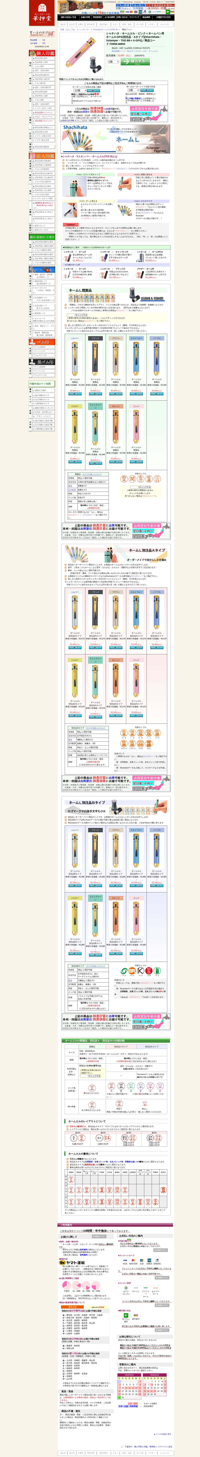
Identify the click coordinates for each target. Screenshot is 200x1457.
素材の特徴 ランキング (43, 408)
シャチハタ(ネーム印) (42, 108)
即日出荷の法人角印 (43, 186)
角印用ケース (39, 313)
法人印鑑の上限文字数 (43, 425)
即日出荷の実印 (41, 58)
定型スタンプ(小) (40, 230)
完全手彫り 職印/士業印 (44, 246)
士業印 (80, 24)
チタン (115, 24)
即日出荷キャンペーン (44, 113)
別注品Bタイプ (123, 168)
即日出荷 (90, 24)
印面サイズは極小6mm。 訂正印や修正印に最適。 (83, 275)
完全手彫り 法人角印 (43, 190)
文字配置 (72, 490)
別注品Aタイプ (108, 168)
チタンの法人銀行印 (43, 182)
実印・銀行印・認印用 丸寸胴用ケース (42, 276)
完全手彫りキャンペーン (43, 122)
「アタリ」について (42, 416)
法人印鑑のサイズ (41, 399)
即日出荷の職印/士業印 (44, 242)
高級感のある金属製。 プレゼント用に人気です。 (156, 258)
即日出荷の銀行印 (42, 75)
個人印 (63, 24)
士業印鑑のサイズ (41, 404)
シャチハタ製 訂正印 (42, 136)
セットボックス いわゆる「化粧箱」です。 (43, 290)
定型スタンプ (39, 226)
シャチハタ (164, 24)
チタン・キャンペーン (44, 117)
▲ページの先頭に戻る (162, 1434)
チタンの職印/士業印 (43, 250)
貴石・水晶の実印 (42, 70)
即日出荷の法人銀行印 (44, 173)
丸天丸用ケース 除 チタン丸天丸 (41, 307)
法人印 (72, 24)
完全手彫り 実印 (41, 62)
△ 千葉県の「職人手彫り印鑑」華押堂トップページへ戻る (146, 1447)
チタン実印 (39, 66)
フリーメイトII (39, 351)
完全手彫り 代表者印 (43, 165)
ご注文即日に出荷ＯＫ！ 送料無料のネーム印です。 (156, 275)
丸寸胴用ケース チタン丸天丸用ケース (43, 299)
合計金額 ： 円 (37, 43)
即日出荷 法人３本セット (43, 213)
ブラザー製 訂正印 (41, 140)
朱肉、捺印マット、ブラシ (43, 327)
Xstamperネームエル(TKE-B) (105, 29)
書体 (70, 486)
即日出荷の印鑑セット (44, 127)
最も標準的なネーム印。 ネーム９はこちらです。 (83, 258)
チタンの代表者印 (42, 169)
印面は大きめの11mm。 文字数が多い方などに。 (119, 275)
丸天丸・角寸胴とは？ (43, 412)
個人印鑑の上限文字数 (43, 421)
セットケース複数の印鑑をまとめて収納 (43, 319)
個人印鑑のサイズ (41, 395)
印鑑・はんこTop (67, 29)
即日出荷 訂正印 (41, 132)
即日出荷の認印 (41, 92)
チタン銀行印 (40, 83)
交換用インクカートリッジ (94, 218)
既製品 (97, 168)
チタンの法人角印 (42, 194)
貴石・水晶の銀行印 (43, 87)
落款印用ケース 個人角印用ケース (42, 282)
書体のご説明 (39, 390)
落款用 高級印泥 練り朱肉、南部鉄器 (42, 334)
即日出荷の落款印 (42, 147)
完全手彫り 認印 (41, 96)
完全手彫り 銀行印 (42, 79)
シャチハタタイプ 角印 (43, 199)
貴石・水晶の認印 (42, 104)
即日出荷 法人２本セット (43, 220)
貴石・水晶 (127, 24)
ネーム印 (139, 24)
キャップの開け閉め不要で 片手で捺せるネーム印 (120, 258)
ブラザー (151, 24)
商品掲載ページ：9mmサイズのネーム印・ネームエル (135, 51)
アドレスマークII (39, 355)
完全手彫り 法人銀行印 (44, 178)
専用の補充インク (122, 231)
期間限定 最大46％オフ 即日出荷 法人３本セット (43, 205)
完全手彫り (103, 24)
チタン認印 (39, 100)
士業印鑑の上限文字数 (43, 429)
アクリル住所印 (39, 347)
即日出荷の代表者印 (43, 161)
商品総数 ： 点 (37, 40)
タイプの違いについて (92, 474)
